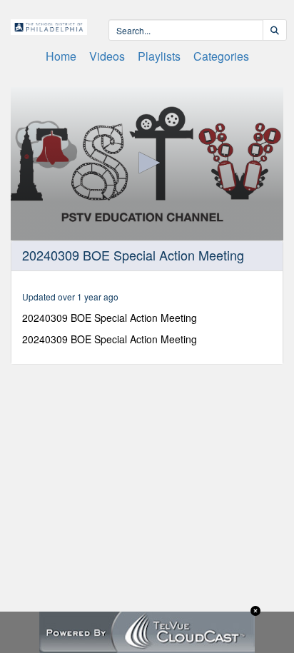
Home (61, 56)
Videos (107, 56)
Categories (221, 56)
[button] (147, 162)
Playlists (159, 56)
